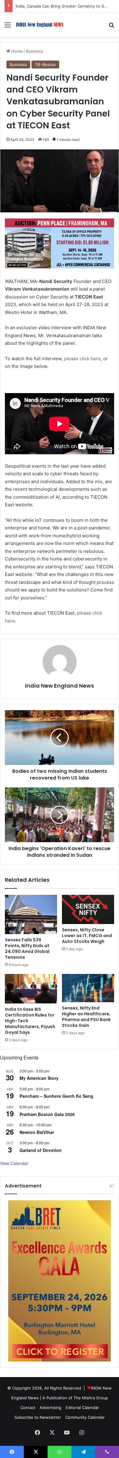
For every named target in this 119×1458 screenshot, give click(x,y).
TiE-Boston (45, 64)
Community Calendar (85, 1417)
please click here (82, 358)
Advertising (50, 1407)
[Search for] (111, 27)
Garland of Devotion (41, 1150)
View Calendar (14, 1163)
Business (34, 51)
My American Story (39, 1078)
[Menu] (8, 27)
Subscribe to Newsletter (37, 1417)
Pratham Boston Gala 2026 (47, 1114)
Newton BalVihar (37, 1132)
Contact (27, 1407)
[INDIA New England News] (39, 25)
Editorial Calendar (82, 1407)
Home (16, 51)
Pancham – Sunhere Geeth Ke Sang (56, 1096)
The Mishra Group (91, 1397)
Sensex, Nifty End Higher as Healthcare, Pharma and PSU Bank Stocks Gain (86, 1016)
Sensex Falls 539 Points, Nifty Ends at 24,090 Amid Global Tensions (27, 948)
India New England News (59, 685)
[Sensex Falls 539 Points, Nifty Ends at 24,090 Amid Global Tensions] (31, 914)
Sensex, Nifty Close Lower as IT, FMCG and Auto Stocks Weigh (87, 935)
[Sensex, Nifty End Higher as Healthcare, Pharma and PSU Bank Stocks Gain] (88, 988)
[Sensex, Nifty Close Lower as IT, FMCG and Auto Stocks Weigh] (88, 909)
